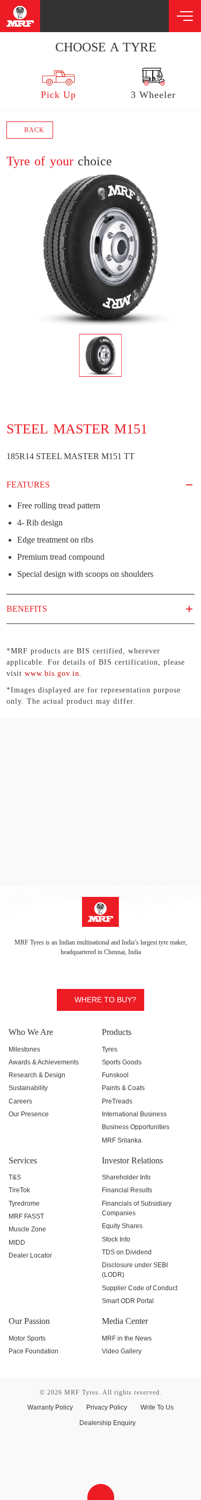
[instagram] (63, 15)
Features (28, 484)
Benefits (26, 608)
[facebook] (100, 15)
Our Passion (29, 1321)
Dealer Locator (30, 1255)
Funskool (115, 1075)
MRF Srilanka (122, 1140)
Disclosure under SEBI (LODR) (135, 1269)
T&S (15, 1177)
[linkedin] (138, 15)
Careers (20, 1101)
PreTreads (117, 1101)
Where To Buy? (105, 999)
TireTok (19, 1190)
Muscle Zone (27, 1229)
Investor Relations (132, 1160)
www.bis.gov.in (52, 673)
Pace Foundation (33, 1351)
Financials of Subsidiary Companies (137, 1208)
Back (33, 130)
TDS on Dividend (127, 1252)
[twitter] (81, 15)
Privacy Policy (106, 1407)
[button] (9, 83)
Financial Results (127, 1190)
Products (116, 1032)
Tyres (109, 1049)
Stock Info (116, 1239)
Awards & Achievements (44, 1062)
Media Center (125, 1321)
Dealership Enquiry (107, 1423)
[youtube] (119, 15)
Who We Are (31, 1032)
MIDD (17, 1242)
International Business (134, 1114)
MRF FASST (26, 1216)
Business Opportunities (135, 1127)
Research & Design (37, 1075)
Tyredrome (24, 1203)
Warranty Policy (50, 1407)
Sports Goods (122, 1062)
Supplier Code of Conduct (139, 1288)
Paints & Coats (123, 1088)
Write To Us (157, 1407)
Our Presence (29, 1114)
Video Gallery (122, 1351)
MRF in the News (127, 1338)
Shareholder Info (126, 1177)
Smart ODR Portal (128, 1301)
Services (23, 1160)
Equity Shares (122, 1226)
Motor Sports (27, 1338)
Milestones (24, 1049)
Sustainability (28, 1088)
